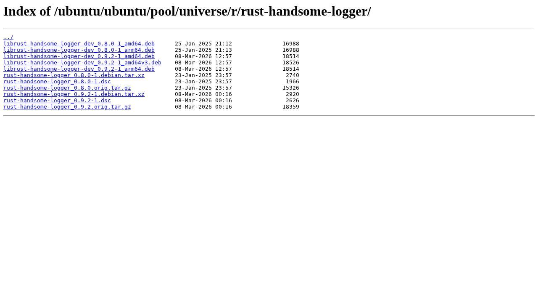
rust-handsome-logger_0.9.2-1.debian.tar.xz (74, 94)
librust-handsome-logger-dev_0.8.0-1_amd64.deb (79, 43)
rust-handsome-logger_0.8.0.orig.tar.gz (67, 88)
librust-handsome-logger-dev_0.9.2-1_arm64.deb (79, 69)
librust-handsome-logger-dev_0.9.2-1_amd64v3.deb (82, 62)
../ (8, 37)
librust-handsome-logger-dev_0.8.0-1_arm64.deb (79, 50)
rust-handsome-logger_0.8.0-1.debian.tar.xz (74, 75)
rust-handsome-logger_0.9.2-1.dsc (57, 100)
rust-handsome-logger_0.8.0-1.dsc (57, 81)
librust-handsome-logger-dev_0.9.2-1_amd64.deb (79, 56)
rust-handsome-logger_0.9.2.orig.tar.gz (67, 107)
